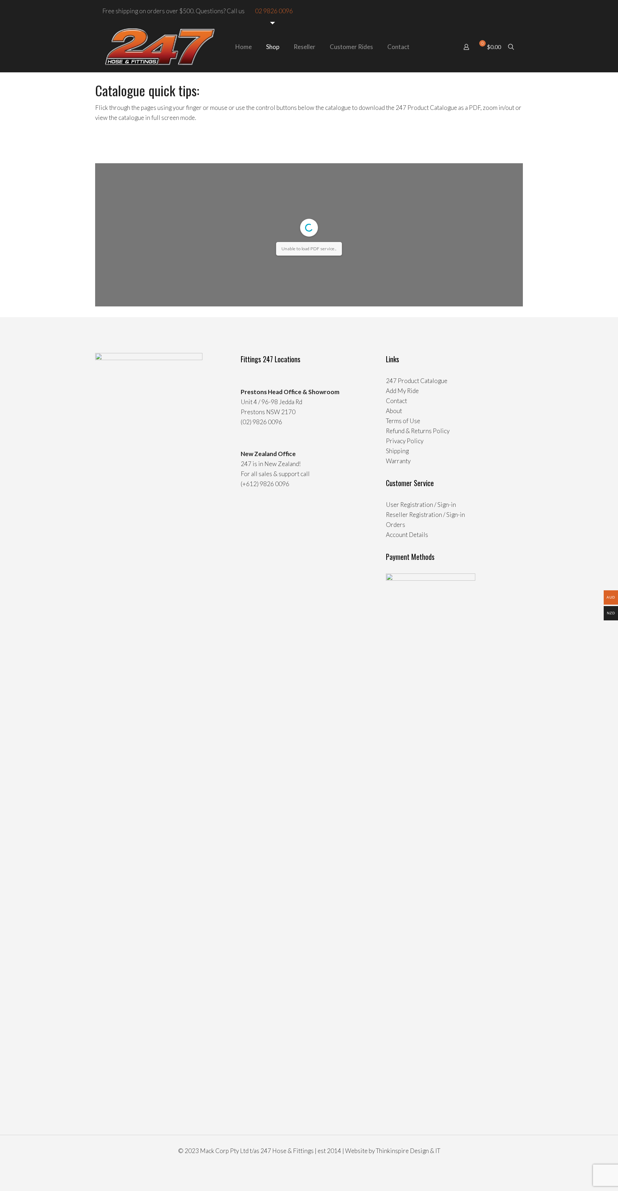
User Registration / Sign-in (421, 504)
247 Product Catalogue (416, 380)
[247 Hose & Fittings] (159, 47)
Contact (396, 401)
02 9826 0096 (274, 11)
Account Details (407, 534)
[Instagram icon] (513, 11)
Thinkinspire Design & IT (408, 1150)
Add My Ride (402, 390)
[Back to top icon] (583, 1176)
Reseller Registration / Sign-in (425, 514)
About (394, 411)
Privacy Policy (404, 441)
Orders (395, 524)
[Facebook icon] (505, 11)
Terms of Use (403, 421)
